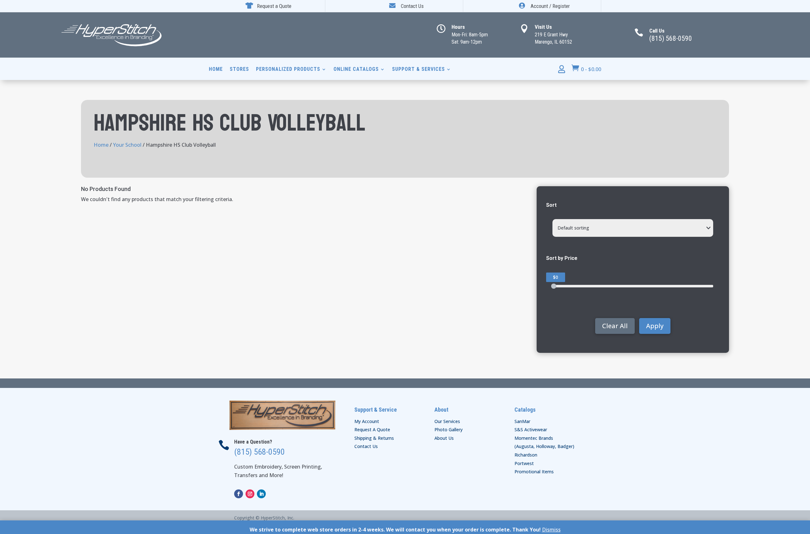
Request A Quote (372, 430)
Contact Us (366, 446)
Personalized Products (288, 69)
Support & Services (418, 69)
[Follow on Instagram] (250, 493)
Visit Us (543, 27)
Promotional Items (534, 472)
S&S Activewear (530, 430)
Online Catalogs (356, 69)
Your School (127, 144)
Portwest (524, 463)
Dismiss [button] (551, 529)
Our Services (447, 421)
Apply (655, 326)
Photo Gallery (448, 430)
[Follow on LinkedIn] (261, 493)
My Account (366, 421)
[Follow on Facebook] (238, 493)
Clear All (615, 326)
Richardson (525, 455)
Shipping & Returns (374, 438)
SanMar (522, 421)
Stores (239, 69)
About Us (444, 438)
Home (216, 69)
